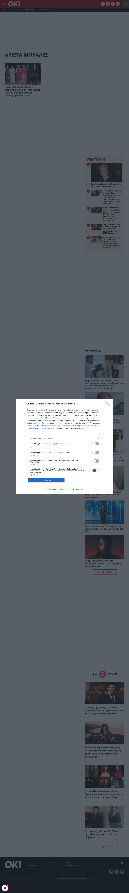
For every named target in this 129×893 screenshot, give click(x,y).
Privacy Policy (78, 489)
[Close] (108, 404)
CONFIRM (46, 480)
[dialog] (64, 446)
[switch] (95, 443)
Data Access (64, 489)
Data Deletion (50, 489)
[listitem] (64, 438)
